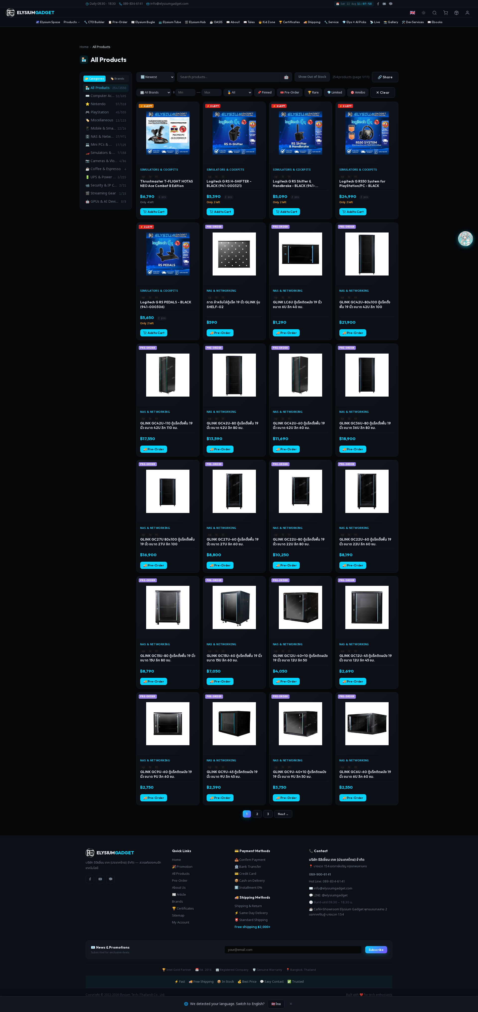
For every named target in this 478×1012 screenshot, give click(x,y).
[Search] (434, 12)
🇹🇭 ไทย (276, 1004)
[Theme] (423, 12)
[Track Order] (456, 12)
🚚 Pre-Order (220, 333)
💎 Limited (334, 92)
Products (70, 22)
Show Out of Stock (312, 77)
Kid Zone (266, 22)
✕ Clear (382, 92)
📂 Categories (94, 79)
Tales (249, 22)
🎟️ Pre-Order (289, 92)
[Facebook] (90, 879)
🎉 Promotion (182, 866)
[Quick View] (195, 116)
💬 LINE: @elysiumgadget (328, 895)
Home (84, 47)
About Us (179, 887)
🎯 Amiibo (358, 92)
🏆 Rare (313, 92)
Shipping (311, 22)
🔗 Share (385, 77)
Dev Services (413, 22)
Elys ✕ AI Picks (354, 22)
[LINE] (110, 879)
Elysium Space (48, 22)
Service (331, 22)
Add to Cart (156, 212)
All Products (181, 873)
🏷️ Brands (117, 79)
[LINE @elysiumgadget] (390, 4)
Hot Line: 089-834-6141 (327, 881)
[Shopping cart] (445, 12)
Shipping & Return (248, 906)
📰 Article (179, 894)
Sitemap (178, 915)
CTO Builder (94, 22)
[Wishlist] (195, 107)
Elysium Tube (170, 22)
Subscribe (376, 950)
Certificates (289, 22)
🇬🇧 (412, 12)
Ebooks (434, 22)
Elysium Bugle (143, 22)
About (233, 22)
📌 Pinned (264, 92)
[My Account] (467, 12)
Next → (283, 814)
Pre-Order (117, 22)
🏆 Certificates (183, 908)
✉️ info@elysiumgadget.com (330, 888)
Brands (177, 901)
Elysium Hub (195, 22)
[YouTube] (100, 879)
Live (375, 22)
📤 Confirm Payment (250, 859)
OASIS (216, 22)
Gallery (391, 22)
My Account (180, 922)
